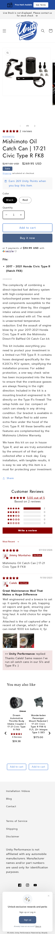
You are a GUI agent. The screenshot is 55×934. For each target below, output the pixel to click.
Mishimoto (9, 136)
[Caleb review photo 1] (10, 640)
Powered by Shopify (39, 933)
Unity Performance (22, 933)
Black (9, 200)
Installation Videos (18, 791)
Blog (9, 799)
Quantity (8, 207)
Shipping (7, 173)
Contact (11, 806)
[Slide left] (20, 126)
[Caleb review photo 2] (27, 640)
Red (25, 200)
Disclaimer (12, 836)
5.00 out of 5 (36, 498)
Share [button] (10, 478)
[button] (4, 31)
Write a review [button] (27, 530)
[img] (11, 550)
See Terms (41, 5)
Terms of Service (17, 821)
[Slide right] (34, 126)
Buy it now (27, 238)
